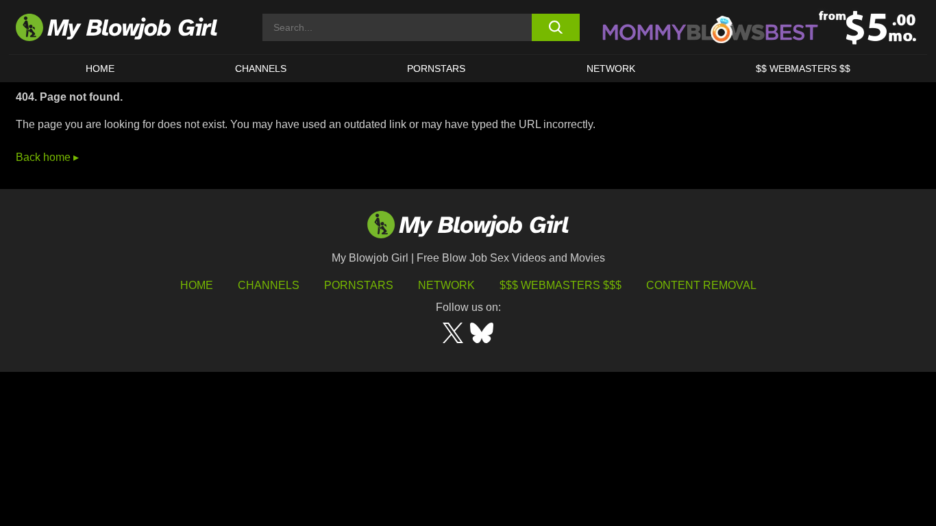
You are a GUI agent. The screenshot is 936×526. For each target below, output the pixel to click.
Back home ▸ (47, 157)
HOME (100, 68)
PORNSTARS (436, 68)
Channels (268, 285)
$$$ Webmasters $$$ (560, 285)
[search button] (555, 27)
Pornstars (358, 285)
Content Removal (701, 285)
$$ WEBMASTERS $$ (803, 68)
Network (611, 68)
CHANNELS (260, 68)
